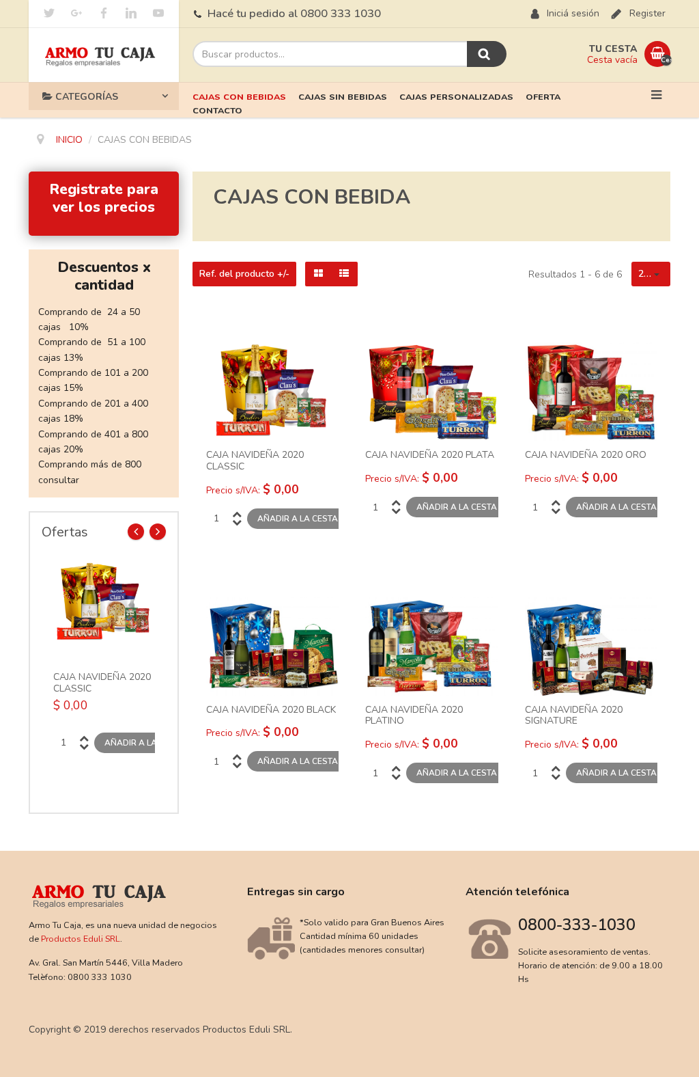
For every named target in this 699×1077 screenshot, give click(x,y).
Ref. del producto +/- (244, 274)
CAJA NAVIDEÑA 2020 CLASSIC (102, 683)
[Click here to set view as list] (344, 274)
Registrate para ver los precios (103, 198)
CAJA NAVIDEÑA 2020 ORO (585, 455)
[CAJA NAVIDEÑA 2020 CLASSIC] (104, 601)
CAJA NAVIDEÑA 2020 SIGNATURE (574, 716)
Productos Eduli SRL (80, 938)
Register (647, 13)
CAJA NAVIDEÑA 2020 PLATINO (414, 716)
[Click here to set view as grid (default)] (318, 274)
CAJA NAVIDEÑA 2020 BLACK (271, 710)
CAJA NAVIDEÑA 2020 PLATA (429, 455)
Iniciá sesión (573, 13)
